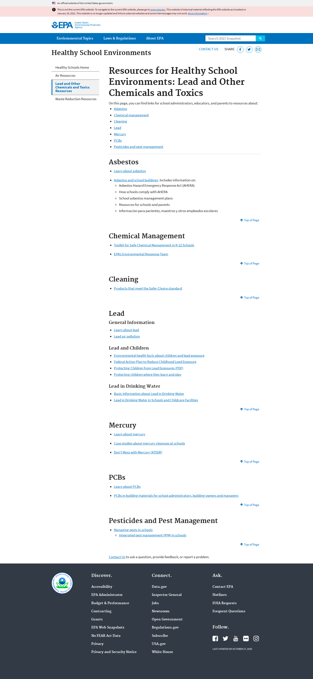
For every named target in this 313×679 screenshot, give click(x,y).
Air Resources (65, 75)
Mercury (120, 134)
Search (260, 38)
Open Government (167, 619)
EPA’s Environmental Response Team (141, 254)
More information (197, 13)
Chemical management (131, 115)
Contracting (101, 611)
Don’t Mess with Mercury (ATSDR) (138, 452)
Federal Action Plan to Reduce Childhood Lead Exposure (155, 361)
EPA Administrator (107, 595)
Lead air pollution (127, 336)
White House (162, 652)
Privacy (97, 644)
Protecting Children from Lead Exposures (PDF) (148, 368)
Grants (97, 619)
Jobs (155, 603)
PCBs (118, 140)
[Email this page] (258, 49)
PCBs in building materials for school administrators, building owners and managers (176, 495)
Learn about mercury (129, 434)
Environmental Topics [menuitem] (75, 38)
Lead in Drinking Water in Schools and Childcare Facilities (156, 400)
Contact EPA (222, 587)
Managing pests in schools (133, 529)
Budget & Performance (110, 603)
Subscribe (160, 636)
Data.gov (159, 587)
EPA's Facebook (215, 638)
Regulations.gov (165, 628)
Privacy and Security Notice (114, 652)
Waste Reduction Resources (75, 99)
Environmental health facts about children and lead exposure (159, 355)
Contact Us (208, 49)
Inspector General (167, 595)
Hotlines (219, 595)
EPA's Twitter (225, 638)
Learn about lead (126, 330)
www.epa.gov (157, 9)
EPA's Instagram (256, 638)
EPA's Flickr (246, 638)
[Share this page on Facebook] (240, 49)
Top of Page (251, 220)
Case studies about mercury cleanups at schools (149, 443)
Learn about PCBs (127, 486)
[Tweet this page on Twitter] (249, 49)
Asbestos (120, 108)
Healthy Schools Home (72, 67)
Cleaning (120, 121)
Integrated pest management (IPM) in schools (152, 535)
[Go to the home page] (62, 25)
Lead (117, 127)
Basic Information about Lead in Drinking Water (149, 393)
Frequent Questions (228, 611)
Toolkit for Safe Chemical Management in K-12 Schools (154, 245)
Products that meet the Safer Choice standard (148, 288)
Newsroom (160, 611)
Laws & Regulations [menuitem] (119, 38)
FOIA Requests (224, 603)
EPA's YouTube (235, 638)
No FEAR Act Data (106, 636)
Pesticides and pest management (138, 146)
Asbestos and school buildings (136, 180)
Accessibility (101, 587)
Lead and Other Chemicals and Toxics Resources (72, 87)
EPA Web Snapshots (107, 628)
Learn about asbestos (130, 171)
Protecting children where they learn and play (147, 374)
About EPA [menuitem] (155, 38)
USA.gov (159, 644)
